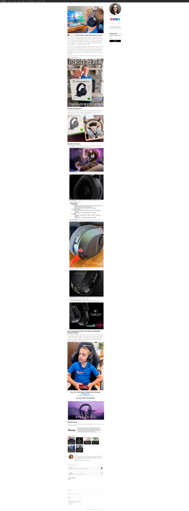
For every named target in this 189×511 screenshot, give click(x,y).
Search (119, 23)
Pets (26, 1)
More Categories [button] (38, 1)
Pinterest (81, 460)
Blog (86, 460)
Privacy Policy (92, 3)
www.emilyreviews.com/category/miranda (74, 462)
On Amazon (85, 394)
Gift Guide (9, 1)
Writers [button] (44, 1)
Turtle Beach (80, 52)
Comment (69, 479)
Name (69, 490)
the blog (74, 424)
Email (69, 493)
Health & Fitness (31, 1)
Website (81, 400)
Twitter (84, 460)
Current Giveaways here (117, 28)
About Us (71, 3)
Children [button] (23, 1)
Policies (85, 3)
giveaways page (97, 424)
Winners (100, 3)
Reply (69, 469)
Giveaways (14, 1)
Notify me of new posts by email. (73, 502)
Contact (78, 3)
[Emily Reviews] (3, 1)
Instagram (89, 400)
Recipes (19, 1)
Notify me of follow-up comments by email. (75, 501)
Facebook (85, 400)
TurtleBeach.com (87, 395)
